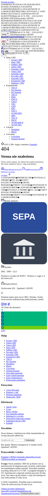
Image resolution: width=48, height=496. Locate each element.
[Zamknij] (3, 54)
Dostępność (15, 493)
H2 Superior (16, 90)
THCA (14, 95)
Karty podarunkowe (14, 378)
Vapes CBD (16, 71)
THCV (14, 111)
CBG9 (14, 102)
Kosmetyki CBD (18, 81)
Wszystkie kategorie (14, 373)
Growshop (15, 136)
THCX (14, 88)
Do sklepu (4, 175)
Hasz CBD (15, 62)
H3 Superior (16, 92)
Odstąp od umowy (8, 489)
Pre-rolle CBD (17, 76)
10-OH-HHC (16, 113)
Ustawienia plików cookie (30, 494)
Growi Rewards (12, 390)
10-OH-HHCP (17, 122)
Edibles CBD (16, 64)
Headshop (15, 129)
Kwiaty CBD (16, 60)
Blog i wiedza (11, 411)
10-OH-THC (16, 125)
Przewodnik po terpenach (15, 459)
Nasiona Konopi (18, 139)
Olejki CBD (16, 67)
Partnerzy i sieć (12, 392)
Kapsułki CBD (17, 78)
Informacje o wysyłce (15, 416)
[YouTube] (5, 305)
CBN (13, 106)
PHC (13, 109)
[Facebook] (8, 305)
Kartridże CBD (17, 74)
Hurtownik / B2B (13, 397)
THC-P (14, 118)
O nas (8, 409)
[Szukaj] (3, 44)
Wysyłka (9, 37)
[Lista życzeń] (2, 53)
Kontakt (21, 37)
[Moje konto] (2, 49)
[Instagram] (2, 305)
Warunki (20, 491)
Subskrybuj (30, 440)
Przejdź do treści (7, 2)
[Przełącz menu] (26, 52)
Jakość (3, 37)
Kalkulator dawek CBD (15, 421)
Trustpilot (33, 144)
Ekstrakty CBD (17, 69)
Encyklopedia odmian (15, 414)
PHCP (14, 120)
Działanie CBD (7, 457)
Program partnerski (14, 395)
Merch (14, 132)
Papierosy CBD (17, 83)
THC (13, 104)
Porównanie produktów (15, 380)
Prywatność (12, 491)
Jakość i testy (11, 407)
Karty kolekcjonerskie (15, 375)
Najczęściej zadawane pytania (18, 418)
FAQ (15, 37)
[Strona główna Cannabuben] (9, 30)
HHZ (13, 97)
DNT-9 (14, 99)
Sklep (4, 34)
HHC (13, 116)
